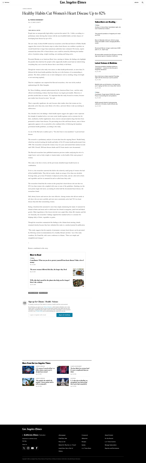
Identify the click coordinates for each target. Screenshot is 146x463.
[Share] (30, 27)
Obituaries (84, 438)
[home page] (73, 2)
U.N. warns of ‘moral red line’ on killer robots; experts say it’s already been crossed (45, 370)
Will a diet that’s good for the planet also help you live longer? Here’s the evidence (50, 281)
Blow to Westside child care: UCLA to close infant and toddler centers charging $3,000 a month (107, 42)
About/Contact (109, 435)
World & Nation (43, 292)
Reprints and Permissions (112, 448)
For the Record (109, 438)
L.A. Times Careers (110, 441)
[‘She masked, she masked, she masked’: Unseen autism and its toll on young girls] (28, 382)
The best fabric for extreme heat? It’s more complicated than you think (79, 370)
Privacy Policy (39, 311)
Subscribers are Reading (105, 22)
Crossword (85, 435)
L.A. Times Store (86, 448)
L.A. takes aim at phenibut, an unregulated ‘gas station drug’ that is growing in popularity (78, 382)
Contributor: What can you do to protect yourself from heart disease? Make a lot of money (57, 261)
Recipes (84, 441)
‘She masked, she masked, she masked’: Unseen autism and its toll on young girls (44, 382)
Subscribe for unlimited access (29, 438)
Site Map (24, 441)
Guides (84, 445)
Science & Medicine (27, 8)
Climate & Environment (76, 366)
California (73, 378)
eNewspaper (62, 435)
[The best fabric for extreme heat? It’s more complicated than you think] (63, 370)
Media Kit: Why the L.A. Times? (67, 445)
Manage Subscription (111, 445)
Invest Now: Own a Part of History (66, 450)
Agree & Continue (64, 315)
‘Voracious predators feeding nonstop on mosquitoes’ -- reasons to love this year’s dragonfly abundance (106, 68)
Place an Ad (62, 441)
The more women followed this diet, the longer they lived (48, 269)
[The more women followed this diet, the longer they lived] (78, 272)
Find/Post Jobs (63, 438)
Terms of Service (48, 307)
